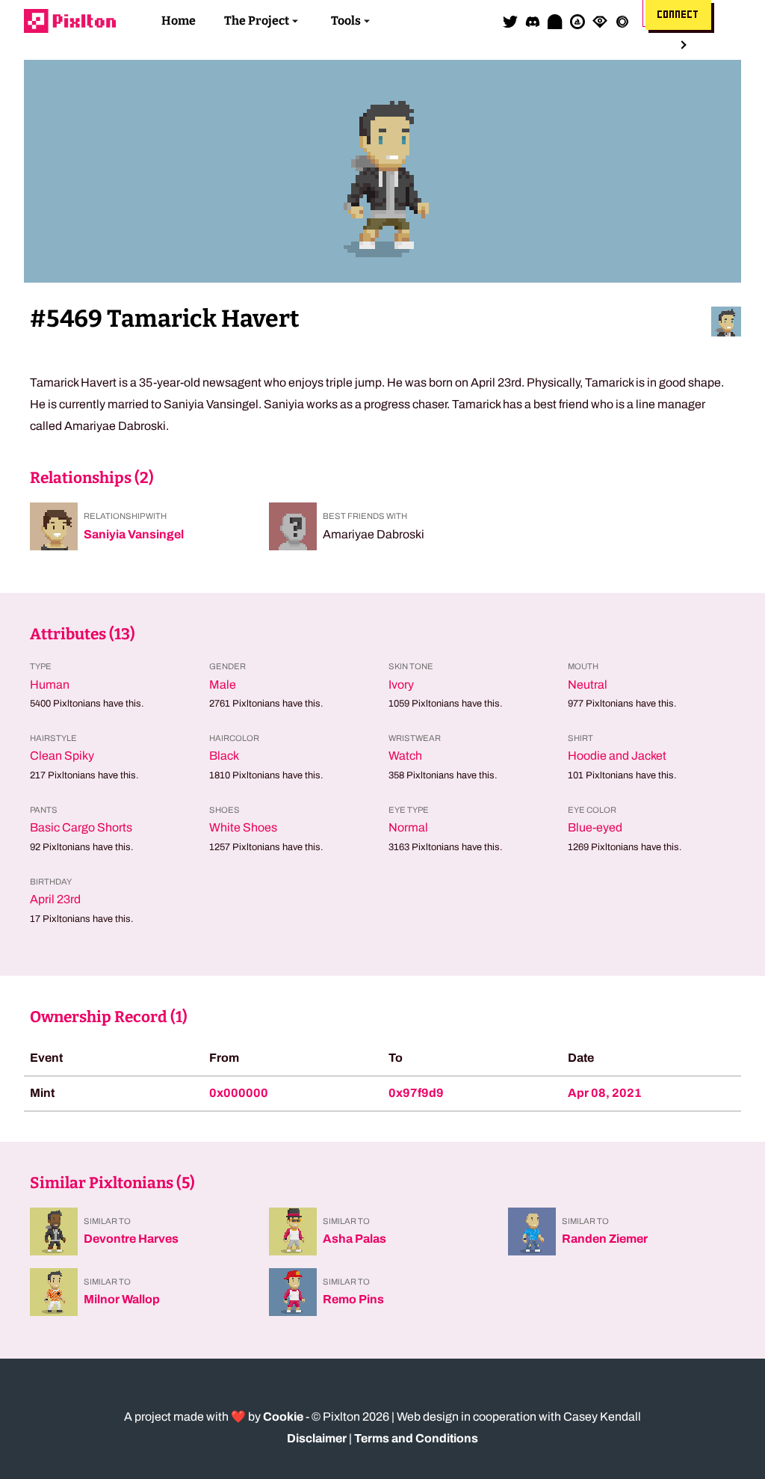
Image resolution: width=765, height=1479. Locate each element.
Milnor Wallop (122, 1299)
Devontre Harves (131, 1238)
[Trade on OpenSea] (577, 21)
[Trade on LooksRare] (599, 21)
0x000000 (238, 1092)
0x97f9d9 (416, 1092)
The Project (256, 20)
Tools (346, 20)
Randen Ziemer (605, 1238)
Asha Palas (354, 1238)
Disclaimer (317, 1438)
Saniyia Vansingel (134, 534)
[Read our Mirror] (555, 21)
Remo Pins (353, 1299)
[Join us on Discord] (532, 21)
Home (178, 20)
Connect (678, 15)
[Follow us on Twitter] (510, 21)
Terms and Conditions (416, 1438)
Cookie (283, 1416)
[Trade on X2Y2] (622, 21)
